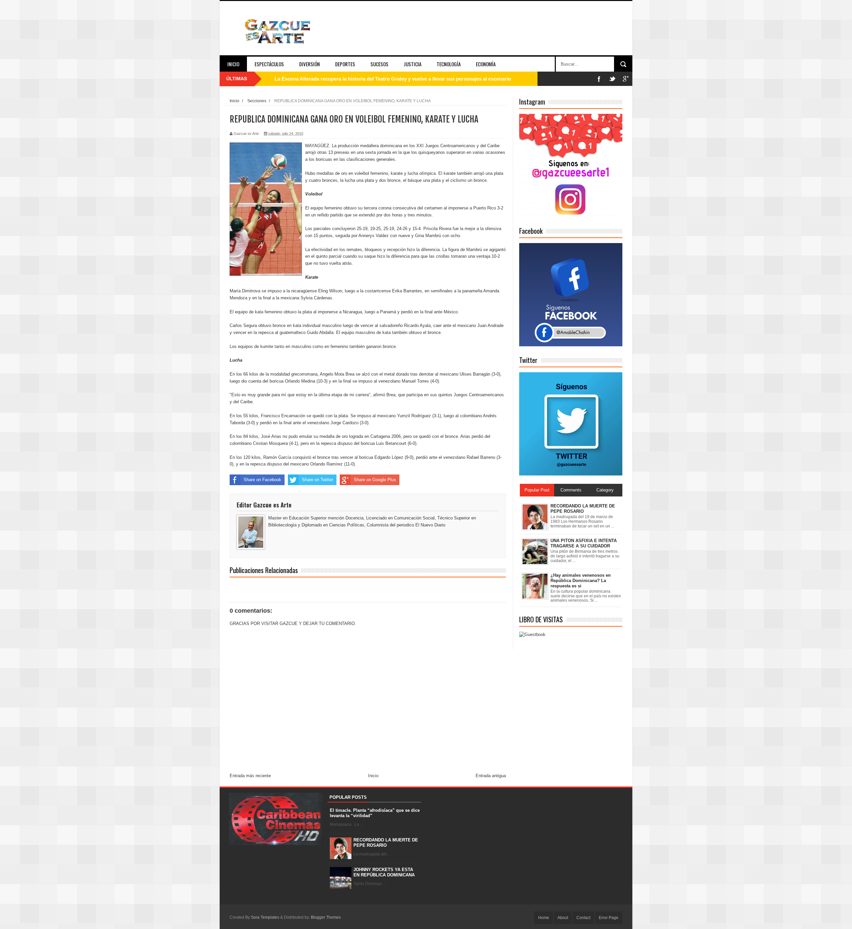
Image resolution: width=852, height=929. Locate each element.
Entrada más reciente (250, 775)
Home (543, 917)
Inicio (233, 64)
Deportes (345, 64)
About (562, 917)
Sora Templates (265, 917)
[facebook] (599, 79)
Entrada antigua (491, 775)
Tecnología (449, 64)
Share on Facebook (262, 479)
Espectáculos (269, 64)
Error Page (608, 917)
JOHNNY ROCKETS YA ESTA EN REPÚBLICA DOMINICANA (384, 872)
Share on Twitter (317, 479)
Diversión (309, 64)
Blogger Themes (326, 917)
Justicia (412, 64)
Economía (486, 64)
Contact (583, 917)
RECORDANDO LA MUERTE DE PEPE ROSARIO (385, 842)
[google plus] (625, 79)
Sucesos (379, 64)
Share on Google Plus (375, 479)
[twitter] (612, 79)
